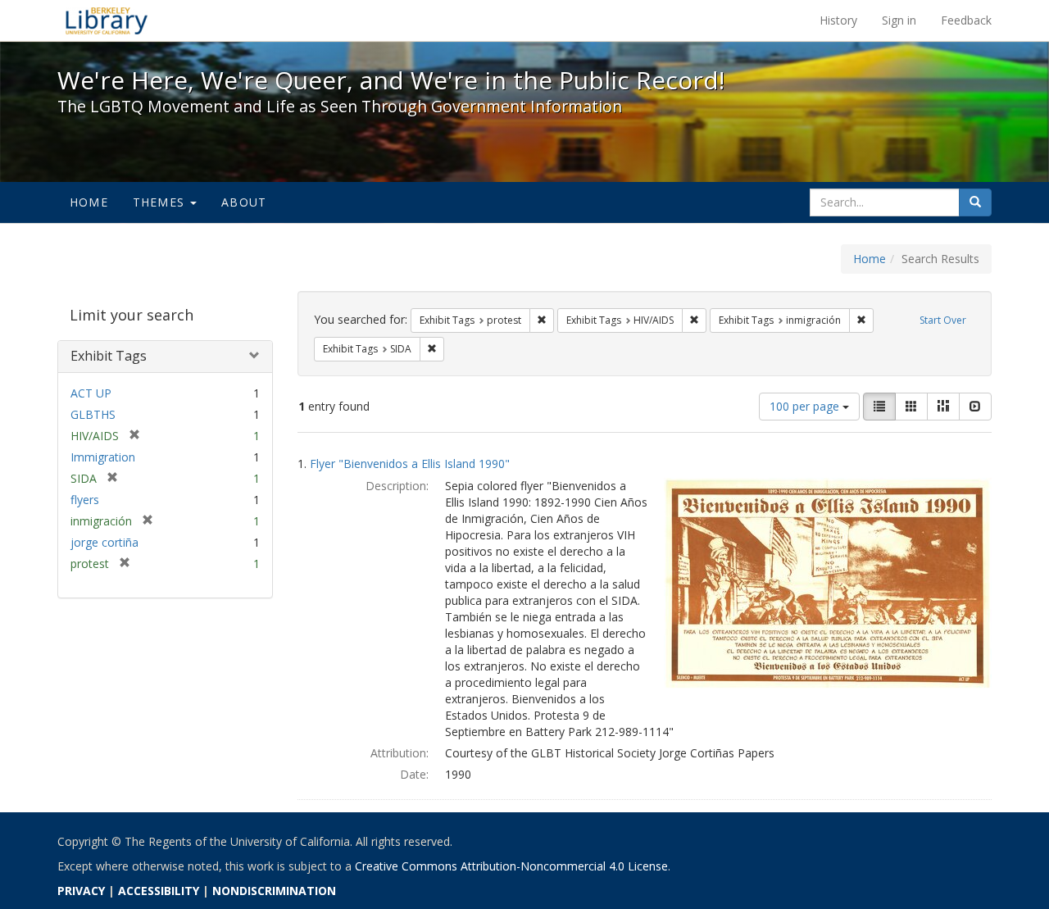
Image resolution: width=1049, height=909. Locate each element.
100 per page (806, 406)
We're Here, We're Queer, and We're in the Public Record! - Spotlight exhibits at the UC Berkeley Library (106, 20)
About (243, 202)
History (838, 20)
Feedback (966, 20)
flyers (84, 499)
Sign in (899, 20)
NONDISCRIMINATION (274, 890)
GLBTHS (93, 414)
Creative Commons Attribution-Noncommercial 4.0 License (511, 866)
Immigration (102, 457)
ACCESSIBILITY (158, 890)
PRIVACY (81, 890)
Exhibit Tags (108, 356)
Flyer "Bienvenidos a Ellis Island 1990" (410, 463)
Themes (160, 202)
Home (89, 202)
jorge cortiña (104, 542)
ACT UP (90, 393)
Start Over (943, 320)
